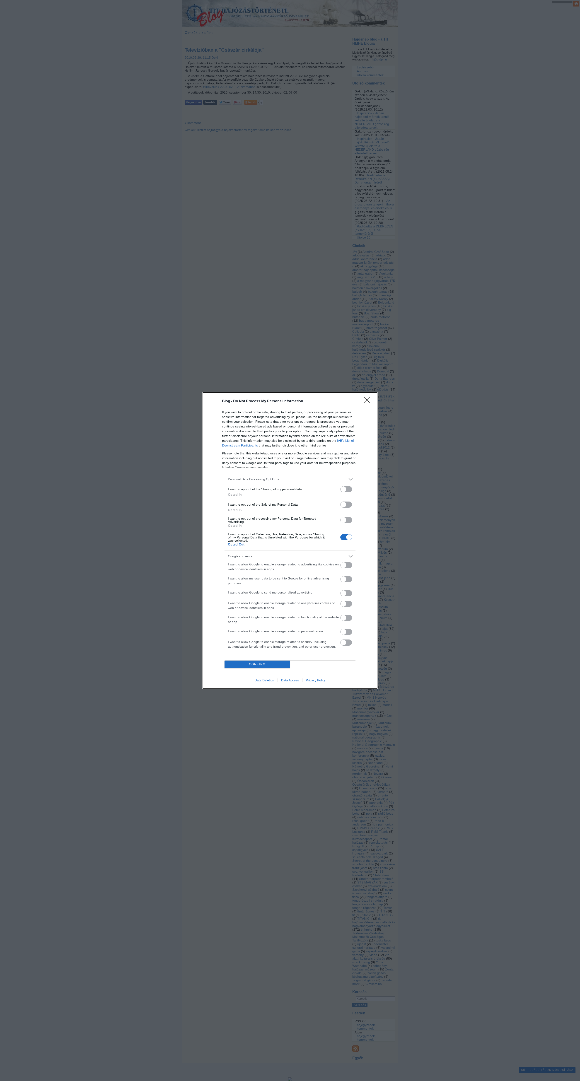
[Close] (368, 401)
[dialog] (290, 541)
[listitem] (290, 479)
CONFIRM (257, 664)
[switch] (346, 489)
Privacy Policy (316, 680)
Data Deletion (264, 680)
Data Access (290, 680)
